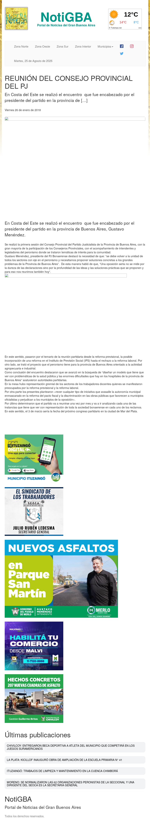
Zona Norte (21, 46)
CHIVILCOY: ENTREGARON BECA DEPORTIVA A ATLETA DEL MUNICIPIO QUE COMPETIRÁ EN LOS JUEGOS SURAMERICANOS (71, 747)
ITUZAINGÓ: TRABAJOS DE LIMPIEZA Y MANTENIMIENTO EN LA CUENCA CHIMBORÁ (62, 771)
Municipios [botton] (104, 46)
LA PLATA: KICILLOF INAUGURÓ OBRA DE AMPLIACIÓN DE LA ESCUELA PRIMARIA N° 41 (64, 760)
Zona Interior (83, 46)
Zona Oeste (42, 46)
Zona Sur (62, 46)
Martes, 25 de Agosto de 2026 (33, 61)
